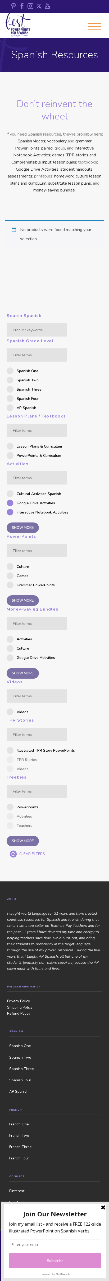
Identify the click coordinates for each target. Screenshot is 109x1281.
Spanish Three (21, 1068)
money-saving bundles (54, 190)
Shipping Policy (20, 1007)
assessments (20, 176)
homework (64, 176)
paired (47, 148)
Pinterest (16, 1190)
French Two (19, 1135)
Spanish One (20, 1045)
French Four (19, 1158)
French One (19, 1124)
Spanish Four (20, 1080)
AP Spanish (19, 1091)
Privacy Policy (18, 1001)
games (58, 155)
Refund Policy (18, 1013)
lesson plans (64, 162)
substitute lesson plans (69, 183)
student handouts (76, 169)
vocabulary (57, 141)
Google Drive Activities (37, 169)
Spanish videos (31, 141)
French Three (20, 1146)
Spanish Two (20, 1057)
